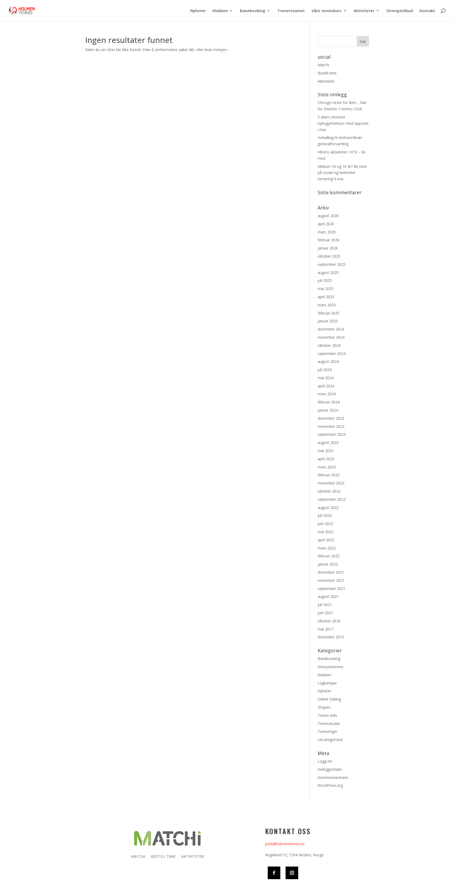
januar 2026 (328, 248)
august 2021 (328, 596)
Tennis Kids (327, 715)
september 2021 (331, 588)
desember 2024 (331, 329)
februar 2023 (328, 474)
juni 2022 (325, 523)
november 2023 (331, 426)
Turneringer (327, 731)
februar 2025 (328, 313)
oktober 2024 (329, 345)
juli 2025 (325, 280)
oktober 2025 (329, 256)
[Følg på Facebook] (274, 873)
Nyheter (198, 11)
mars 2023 (327, 466)
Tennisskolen (329, 723)
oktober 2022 (329, 491)
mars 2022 (327, 547)
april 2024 (326, 385)
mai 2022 (325, 531)
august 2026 (328, 215)
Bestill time (327, 73)
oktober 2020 (329, 620)
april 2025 (326, 296)
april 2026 (326, 223)
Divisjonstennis (330, 666)
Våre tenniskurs (327, 11)
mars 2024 (327, 393)
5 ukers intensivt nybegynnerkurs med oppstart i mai (343, 123)
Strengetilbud (399, 11)
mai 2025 (325, 288)
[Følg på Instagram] (292, 873)
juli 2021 (325, 604)
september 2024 (331, 353)
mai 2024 (325, 377)
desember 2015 (331, 636)
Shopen (324, 707)
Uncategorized (330, 739)
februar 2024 (328, 401)
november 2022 (331, 482)
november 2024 (331, 337)
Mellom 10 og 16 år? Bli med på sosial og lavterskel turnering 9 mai (342, 173)
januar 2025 (328, 320)
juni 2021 (325, 612)
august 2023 (328, 442)
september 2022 (331, 499)
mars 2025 (327, 304)
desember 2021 (331, 572)
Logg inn (325, 761)
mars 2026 (327, 231)
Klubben (220, 11)
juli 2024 (325, 369)
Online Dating (329, 699)
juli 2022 (325, 515)
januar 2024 (328, 410)
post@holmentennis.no (285, 843)
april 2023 (326, 458)
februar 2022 (328, 555)
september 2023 (331, 434)
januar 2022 (328, 564)
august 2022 (328, 507)
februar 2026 (328, 239)
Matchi (323, 64)
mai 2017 (325, 629)
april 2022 (326, 539)
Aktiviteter (364, 11)
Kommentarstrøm (333, 777)
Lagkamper (327, 682)
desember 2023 (331, 418)
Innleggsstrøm (330, 769)
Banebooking (252, 11)
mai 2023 (325, 450)
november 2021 (331, 580)
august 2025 (328, 272)
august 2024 (328, 361)
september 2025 (331, 264)
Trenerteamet (291, 11)
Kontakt (427, 11)
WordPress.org (330, 785)
